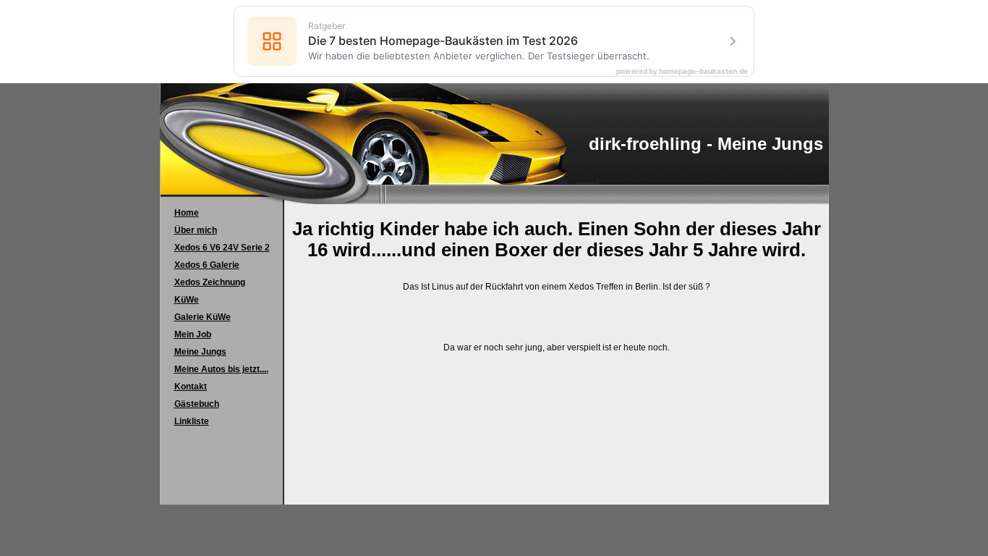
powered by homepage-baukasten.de (682, 71)
